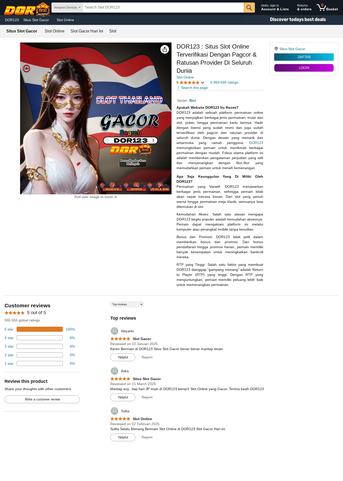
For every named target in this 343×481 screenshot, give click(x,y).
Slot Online (65, 20)
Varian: (183, 100)
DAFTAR (304, 57)
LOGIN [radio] (304, 68)
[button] (164, 49)
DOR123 (12, 20)
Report (147, 357)
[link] (276, 48)
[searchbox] (163, 7)
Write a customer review (42, 399)
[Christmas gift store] (293, 20)
